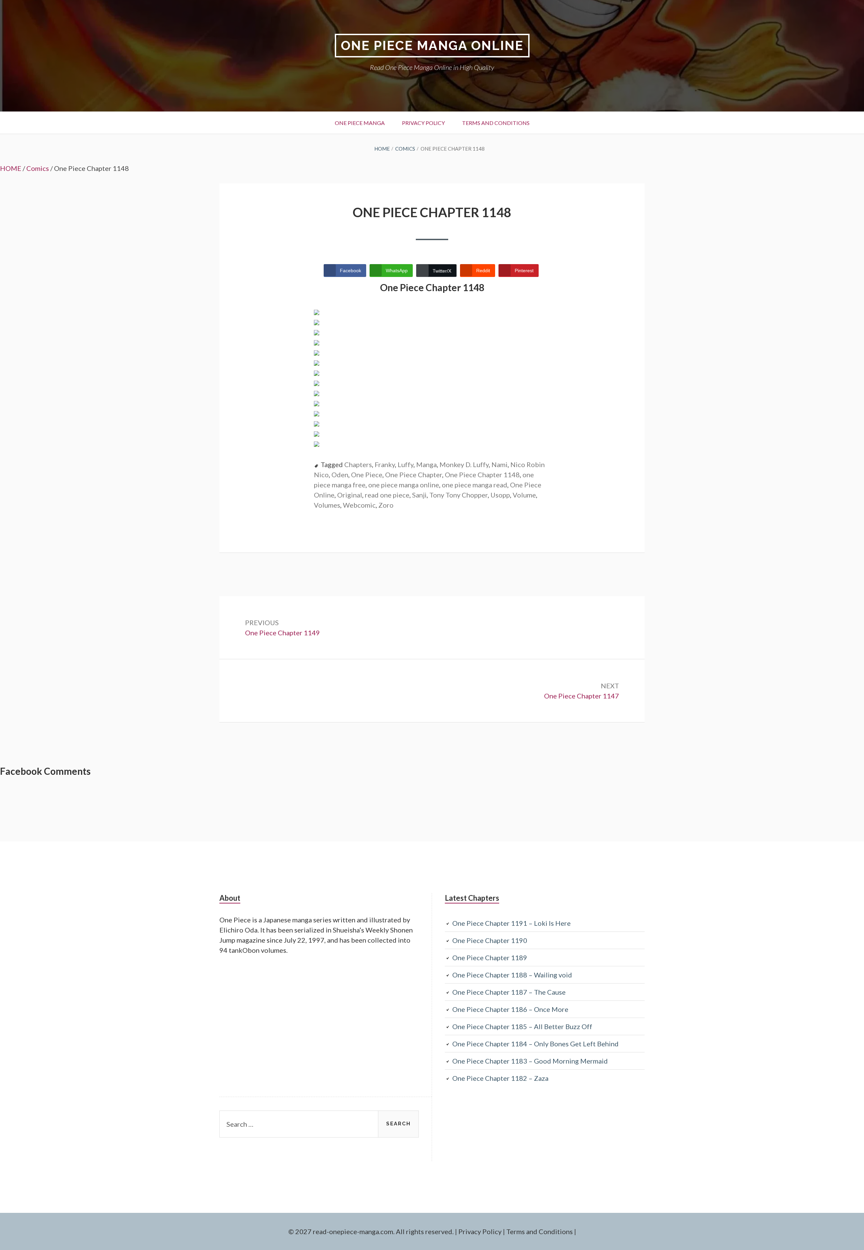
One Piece (366, 474)
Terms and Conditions (496, 123)
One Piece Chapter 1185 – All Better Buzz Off (522, 1026)
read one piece (387, 495)
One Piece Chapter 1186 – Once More (510, 1009)
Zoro (386, 505)
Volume (524, 495)
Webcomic (359, 505)
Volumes (327, 505)
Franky (385, 464)
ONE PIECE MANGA (360, 123)
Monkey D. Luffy (464, 464)
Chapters (358, 464)
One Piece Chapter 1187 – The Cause (509, 992)
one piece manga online (403, 485)
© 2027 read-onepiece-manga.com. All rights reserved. (371, 1231)
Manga (426, 464)
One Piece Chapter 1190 (489, 940)
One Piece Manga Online (432, 45)
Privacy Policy (423, 123)
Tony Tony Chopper (458, 495)
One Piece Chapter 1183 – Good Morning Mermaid (530, 1061)
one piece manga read (474, 485)
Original (349, 495)
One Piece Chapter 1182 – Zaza (500, 1078)
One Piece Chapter (413, 474)
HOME (10, 168)
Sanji (419, 495)
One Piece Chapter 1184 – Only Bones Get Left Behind (535, 1044)
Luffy (405, 464)
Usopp (500, 495)
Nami (499, 464)
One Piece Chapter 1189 (489, 957)
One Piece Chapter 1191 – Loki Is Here (511, 923)
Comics (37, 168)
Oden (339, 474)
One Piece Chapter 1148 (482, 474)
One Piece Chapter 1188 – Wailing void (512, 975)
